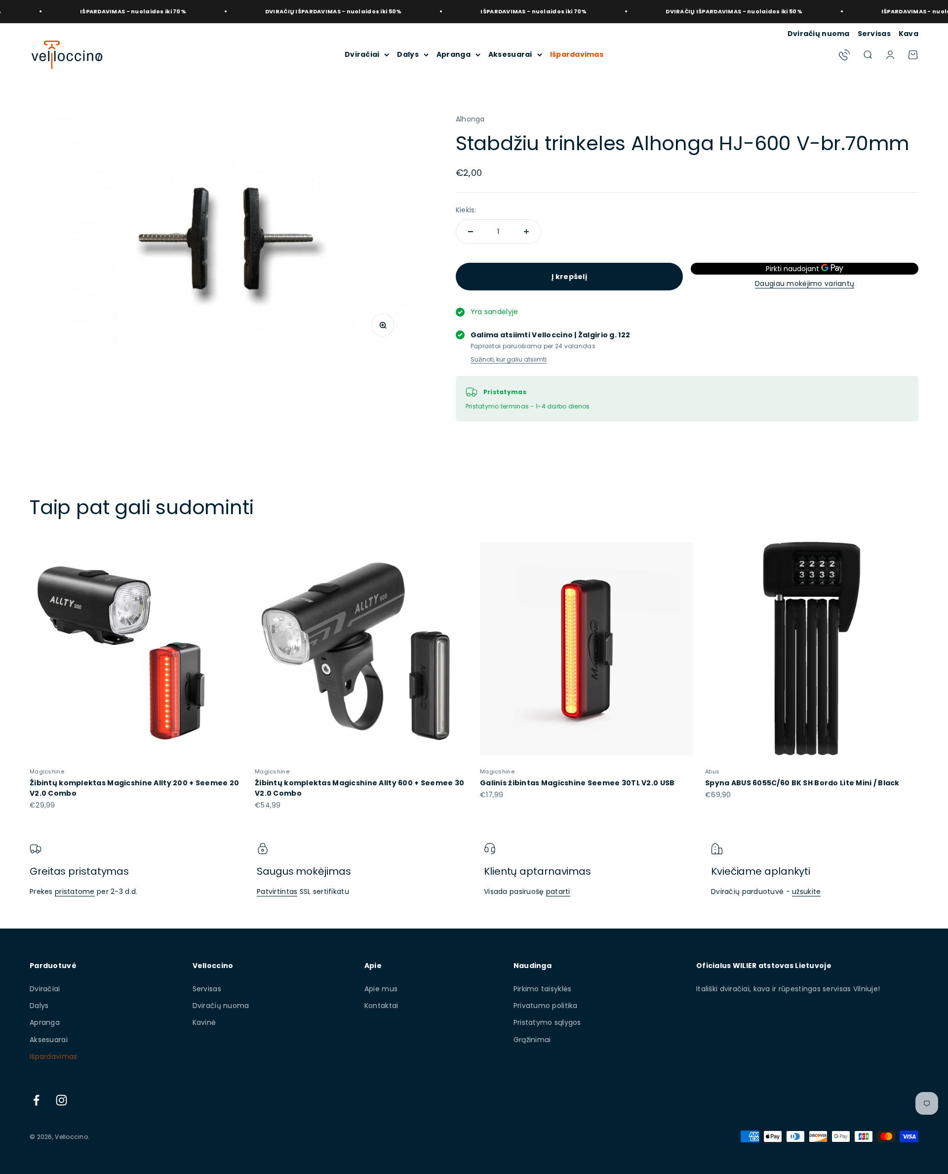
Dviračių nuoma (819, 34)
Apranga (453, 54)
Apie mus (380, 989)
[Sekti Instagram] (61, 1100)
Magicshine (47, 771)
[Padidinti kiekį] (526, 231)
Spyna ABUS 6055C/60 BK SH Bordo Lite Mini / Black (802, 783)
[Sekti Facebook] (36, 1100)
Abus (712, 771)
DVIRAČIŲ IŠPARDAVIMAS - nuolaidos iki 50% (299, 11)
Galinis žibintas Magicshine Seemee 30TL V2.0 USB (577, 783)
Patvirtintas (277, 891)
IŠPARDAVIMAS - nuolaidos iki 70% (98, 11)
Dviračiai (362, 54)
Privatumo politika (546, 1006)
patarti (558, 891)
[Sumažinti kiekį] (470, 231)
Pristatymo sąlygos (547, 1022)
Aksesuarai (510, 54)
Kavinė (204, 1022)
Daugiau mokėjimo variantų (804, 283)
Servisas (874, 34)
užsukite (806, 891)
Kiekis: (466, 210)
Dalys (407, 54)
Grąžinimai (532, 1040)
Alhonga (470, 119)
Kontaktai (381, 1006)
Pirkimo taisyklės (543, 989)
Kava (908, 34)
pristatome (75, 891)
